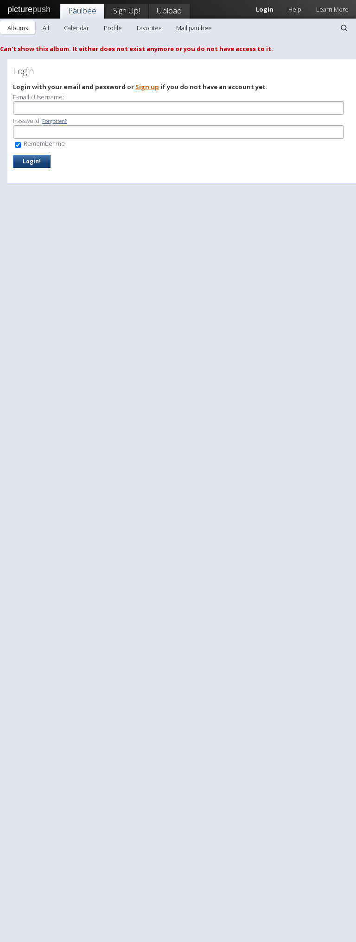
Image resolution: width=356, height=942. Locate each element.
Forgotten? (54, 120)
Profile (113, 28)
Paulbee (82, 10)
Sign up (147, 87)
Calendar (76, 28)
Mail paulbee (194, 28)
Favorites (149, 28)
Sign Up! (126, 10)
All (46, 28)
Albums (17, 28)
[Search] (344, 27)
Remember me (43, 143)
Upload (169, 10)
